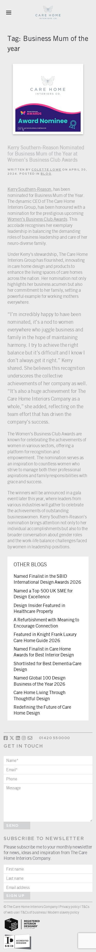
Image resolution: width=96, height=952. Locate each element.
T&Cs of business (33, 912)
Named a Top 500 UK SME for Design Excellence (43, 593)
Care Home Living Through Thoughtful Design (40, 695)
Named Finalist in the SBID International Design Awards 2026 (47, 579)
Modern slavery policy (63, 912)
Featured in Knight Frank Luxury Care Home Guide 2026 (45, 637)
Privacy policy (69, 906)
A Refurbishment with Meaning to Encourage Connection (46, 622)
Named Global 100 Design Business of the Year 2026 (40, 680)
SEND (12, 825)
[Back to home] (48, 13)
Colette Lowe (46, 170)
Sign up (15, 895)
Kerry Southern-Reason (29, 189)
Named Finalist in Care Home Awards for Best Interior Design (44, 651)
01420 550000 (54, 738)
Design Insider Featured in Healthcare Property (39, 608)
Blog (46, 174)
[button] (9, 13)
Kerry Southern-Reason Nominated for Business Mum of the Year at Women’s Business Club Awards (45, 153)
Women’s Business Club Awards (37, 219)
